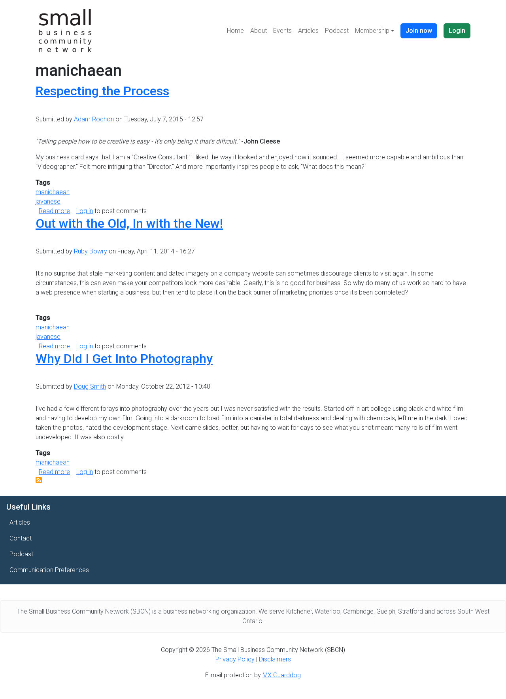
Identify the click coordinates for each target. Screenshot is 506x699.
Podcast (337, 30)
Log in (84, 211)
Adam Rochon (94, 119)
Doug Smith (90, 386)
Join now (419, 30)
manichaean (53, 192)
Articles (308, 30)
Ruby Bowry (90, 251)
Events (282, 30)
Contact (20, 538)
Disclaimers (275, 659)
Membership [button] (372, 30)
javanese (48, 201)
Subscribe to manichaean (39, 480)
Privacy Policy (235, 659)
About (258, 30)
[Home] (65, 30)
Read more (54, 211)
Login (457, 30)
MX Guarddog (281, 675)
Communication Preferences (49, 570)
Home (235, 30)
